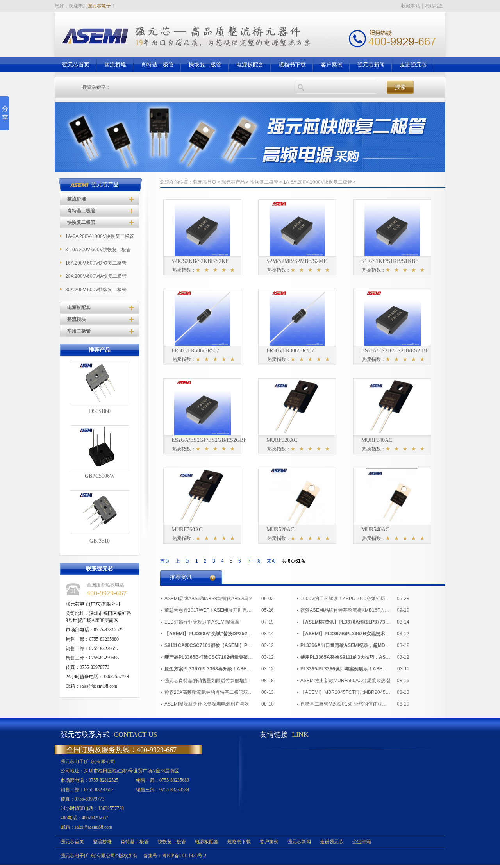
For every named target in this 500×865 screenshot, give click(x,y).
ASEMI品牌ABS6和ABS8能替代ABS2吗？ (208, 598)
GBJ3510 (99, 541)
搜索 (400, 87)
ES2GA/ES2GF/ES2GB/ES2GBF (208, 440)
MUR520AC (280, 530)
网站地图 (434, 6)
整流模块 (76, 319)
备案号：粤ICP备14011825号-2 (174, 855)
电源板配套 (79, 307)
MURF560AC (186, 530)
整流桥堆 (76, 199)
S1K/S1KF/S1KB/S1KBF (389, 261)
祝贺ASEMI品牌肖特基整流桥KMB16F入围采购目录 (345, 610)
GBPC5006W (100, 476)
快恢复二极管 (81, 222)
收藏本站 (410, 6)
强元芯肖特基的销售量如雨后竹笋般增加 (206, 680)
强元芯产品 (233, 182)
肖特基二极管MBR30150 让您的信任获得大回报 (345, 704)
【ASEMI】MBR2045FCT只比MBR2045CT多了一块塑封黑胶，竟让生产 (345, 692)
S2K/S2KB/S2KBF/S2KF (200, 261)
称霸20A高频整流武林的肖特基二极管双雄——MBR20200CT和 (209, 692)
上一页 (182, 561)
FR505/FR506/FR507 (195, 351)
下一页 (254, 561)
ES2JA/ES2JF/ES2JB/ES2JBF (395, 351)
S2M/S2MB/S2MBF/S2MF (296, 261)
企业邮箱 (361, 841)
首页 (165, 561)
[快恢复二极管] (250, 170)
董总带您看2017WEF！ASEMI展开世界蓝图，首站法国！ (209, 610)
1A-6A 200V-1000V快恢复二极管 (317, 182)
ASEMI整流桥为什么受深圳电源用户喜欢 (206, 704)
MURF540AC (376, 440)
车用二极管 (79, 331)
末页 (271, 561)
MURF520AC (281, 440)
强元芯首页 (204, 182)
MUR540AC (375, 530)
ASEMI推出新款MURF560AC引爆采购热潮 (345, 680)
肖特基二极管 (81, 210)
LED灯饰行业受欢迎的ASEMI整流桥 (202, 622)
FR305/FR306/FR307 (290, 351)
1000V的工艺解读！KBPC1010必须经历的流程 (345, 598)
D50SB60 (100, 411)
